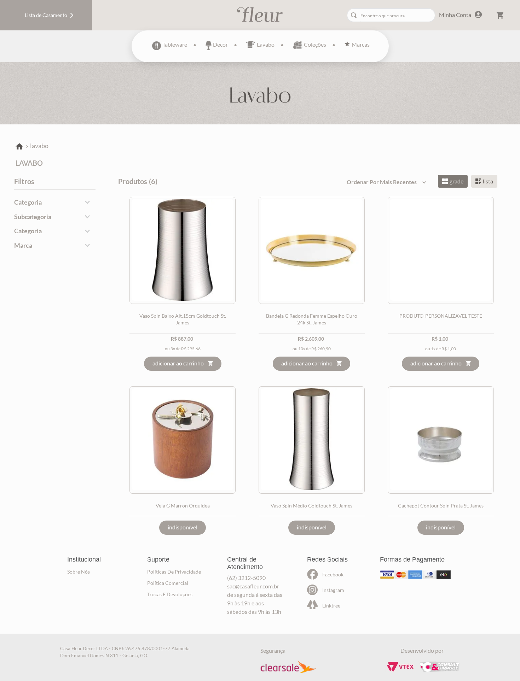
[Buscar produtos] (355, 15)
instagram (333, 590)
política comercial (167, 583)
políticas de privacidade (174, 572)
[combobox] (391, 15)
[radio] (453, 181)
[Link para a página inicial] (19, 147)
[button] (55, 202)
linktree (331, 606)
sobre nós (78, 572)
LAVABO (39, 145)
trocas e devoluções (169, 594)
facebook (332, 574)
